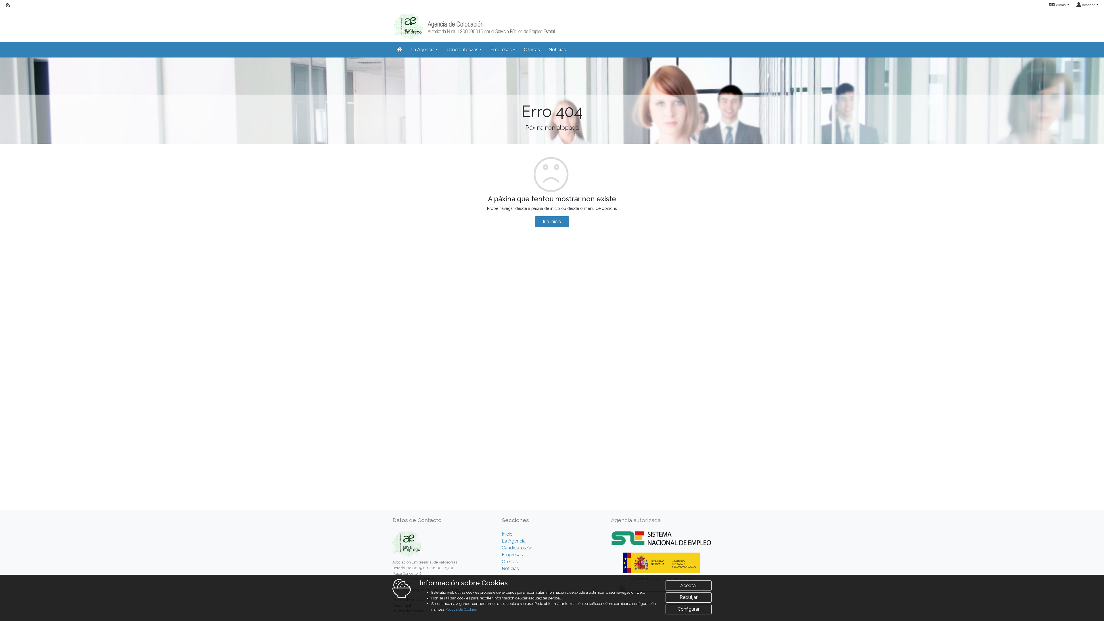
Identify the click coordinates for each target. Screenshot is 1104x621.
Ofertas (532, 49)
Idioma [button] (1061, 5)
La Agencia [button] (422, 49)
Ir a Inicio (552, 221)
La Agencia (514, 541)
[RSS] (8, 5)
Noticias (557, 49)
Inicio (507, 534)
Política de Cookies (461, 609)
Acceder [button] (1088, 5)
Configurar (688, 609)
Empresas (512, 554)
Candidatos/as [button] (462, 49)
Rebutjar (688, 597)
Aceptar (688, 585)
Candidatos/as (518, 548)
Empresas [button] (501, 49)
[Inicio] (473, 24)
